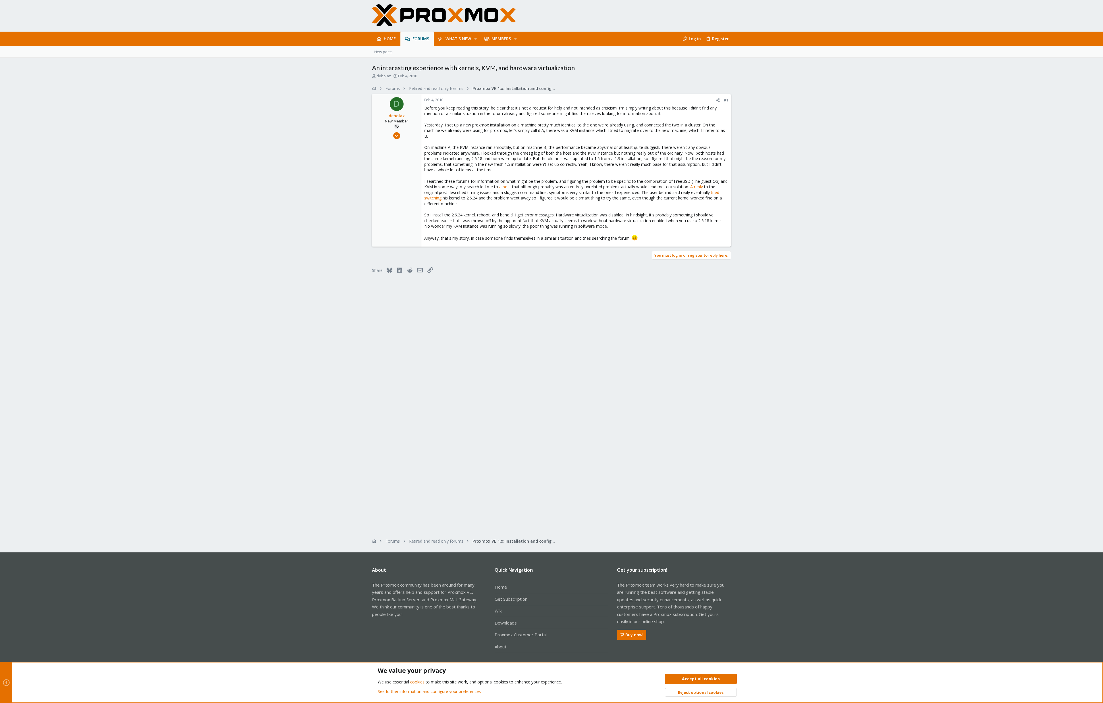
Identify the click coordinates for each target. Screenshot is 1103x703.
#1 (726, 100)
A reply (696, 186)
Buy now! (634, 634)
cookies (417, 682)
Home (501, 587)
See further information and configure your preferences (429, 691)
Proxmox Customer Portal (521, 634)
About (500, 647)
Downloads (506, 623)
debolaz (384, 75)
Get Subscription (511, 599)
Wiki (498, 611)
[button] (475, 38)
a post (505, 186)
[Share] (718, 100)
